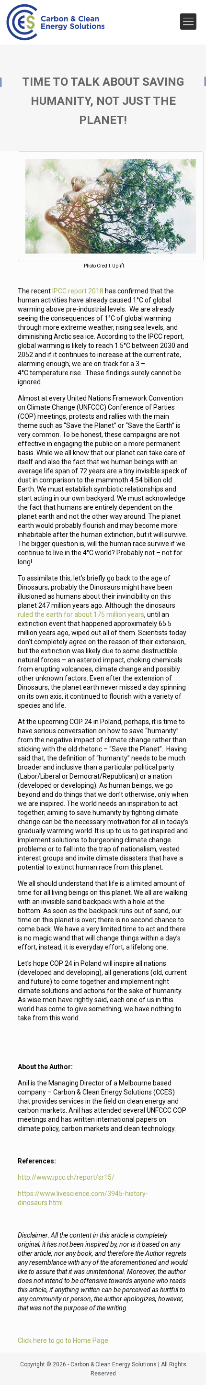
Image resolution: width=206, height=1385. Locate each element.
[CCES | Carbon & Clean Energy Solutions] (55, 20)
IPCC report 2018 (77, 291)
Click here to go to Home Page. (64, 1340)
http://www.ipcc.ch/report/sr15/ (66, 1177)
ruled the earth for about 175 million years (81, 614)
